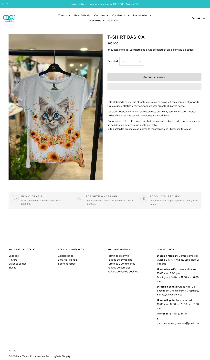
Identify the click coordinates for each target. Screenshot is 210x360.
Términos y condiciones (121, 263)
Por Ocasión (140, 15)
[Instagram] (6, 4)
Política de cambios (118, 267)
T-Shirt (13, 259)
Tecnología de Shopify (58, 356)
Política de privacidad (119, 259)
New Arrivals (82, 15)
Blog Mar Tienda (67, 259)
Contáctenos (65, 255)
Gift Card (114, 20)
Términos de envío (118, 255)
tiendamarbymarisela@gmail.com (181, 323)
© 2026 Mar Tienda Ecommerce (26, 356)
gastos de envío (143, 49)
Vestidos (99, 15)
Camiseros (119, 15)
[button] (154, 86)
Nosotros (95, 20)
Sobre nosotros (66, 263)
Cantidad (112, 61)
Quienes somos (17, 263)
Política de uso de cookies (122, 271)
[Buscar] (194, 18)
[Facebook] (2, 4)
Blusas (12, 267)
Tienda (62, 15)
